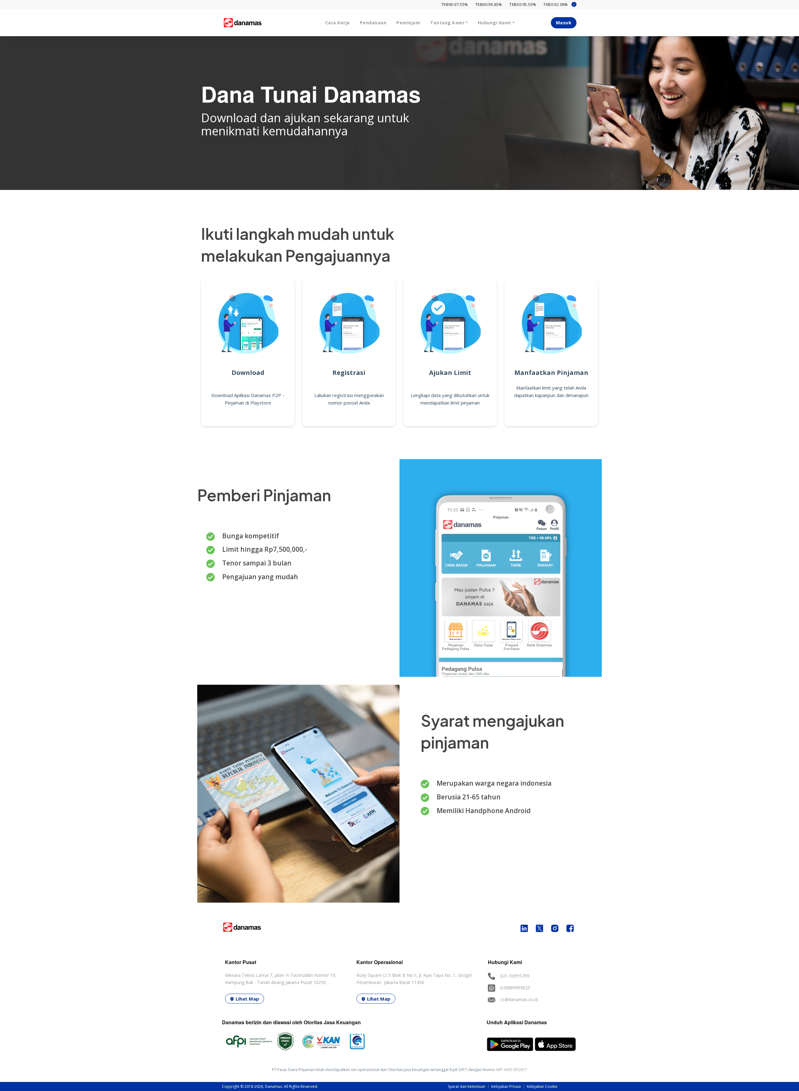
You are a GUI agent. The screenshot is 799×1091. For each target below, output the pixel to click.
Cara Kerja (337, 23)
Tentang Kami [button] (447, 23)
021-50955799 (514, 976)
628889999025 (515, 988)
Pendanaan (373, 23)
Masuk (564, 23)
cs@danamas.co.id (519, 999)
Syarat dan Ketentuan (467, 1086)
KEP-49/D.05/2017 (511, 1069)
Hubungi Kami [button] (494, 23)
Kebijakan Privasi (506, 1086)
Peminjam (408, 23)
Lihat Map (247, 999)
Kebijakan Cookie (542, 1086)
